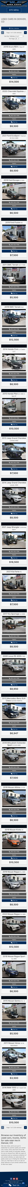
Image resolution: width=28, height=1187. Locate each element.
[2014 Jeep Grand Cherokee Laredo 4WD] (14, 496)
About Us (10, 1180)
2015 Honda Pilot (14, 395)
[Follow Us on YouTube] (14, 1179)
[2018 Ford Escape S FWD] (14, 191)
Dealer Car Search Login (13, 1181)
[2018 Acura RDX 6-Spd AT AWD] (14, 60)
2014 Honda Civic (14, 350)
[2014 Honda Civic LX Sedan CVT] (14, 362)
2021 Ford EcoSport (14, 137)
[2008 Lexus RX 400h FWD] (14, 667)
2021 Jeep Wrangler (14, 528)
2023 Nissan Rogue (14, 914)
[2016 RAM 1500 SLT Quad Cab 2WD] (14, 1101)
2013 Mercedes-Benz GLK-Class (14, 699)
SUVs (10, 1149)
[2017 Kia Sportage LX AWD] (14, 625)
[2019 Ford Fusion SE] (14, 233)
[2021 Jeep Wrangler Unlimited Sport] (14, 540)
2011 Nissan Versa (14, 1044)
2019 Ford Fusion (14, 222)
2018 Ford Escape (14, 180)
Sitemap (11, 1183)
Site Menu (14, 10)
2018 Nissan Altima (14, 787)
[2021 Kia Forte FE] (14, 582)
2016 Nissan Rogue (14, 872)
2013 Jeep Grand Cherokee (14, 439)
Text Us (14, 77)
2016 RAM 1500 (14, 1088)
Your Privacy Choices (18, 1183)
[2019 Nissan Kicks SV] (14, 840)
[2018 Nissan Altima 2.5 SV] (14, 798)
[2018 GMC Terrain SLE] (14, 318)
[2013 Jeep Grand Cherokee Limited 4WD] (14, 451)
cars (2, 1149)
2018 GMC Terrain (14, 307)
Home (6, 1180)
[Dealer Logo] (14, 4)
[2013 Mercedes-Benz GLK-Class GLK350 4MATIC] (14, 711)
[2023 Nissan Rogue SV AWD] (14, 925)
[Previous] (2, 32)
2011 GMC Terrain (14, 265)
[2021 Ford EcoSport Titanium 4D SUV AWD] (14, 149)
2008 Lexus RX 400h (14, 656)
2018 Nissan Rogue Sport (14, 957)
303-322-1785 (14, 71)
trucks (6, 1149)
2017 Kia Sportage (14, 614)
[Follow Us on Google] (17, 1179)
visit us (16, 1160)
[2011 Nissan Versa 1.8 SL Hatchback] (14, 1056)
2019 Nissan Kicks (14, 830)
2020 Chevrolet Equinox (14, 92)
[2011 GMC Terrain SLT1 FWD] (14, 276)
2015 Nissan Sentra (14, 1001)
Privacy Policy (20, 1180)
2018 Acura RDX (14, 48)
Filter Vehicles (14, 28)
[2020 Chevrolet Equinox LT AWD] (14, 104)
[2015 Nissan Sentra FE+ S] (14, 1012)
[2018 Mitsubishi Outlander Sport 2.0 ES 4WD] (14, 756)
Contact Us (14, 1180)
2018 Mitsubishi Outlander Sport (14, 744)
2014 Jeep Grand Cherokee (14, 484)
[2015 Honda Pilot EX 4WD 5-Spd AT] (14, 407)
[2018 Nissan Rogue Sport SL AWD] (14, 969)
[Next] (25, 32)
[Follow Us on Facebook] (11, 1179)
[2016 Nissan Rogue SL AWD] (14, 883)
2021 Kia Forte (14, 571)
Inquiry (14, 74)
